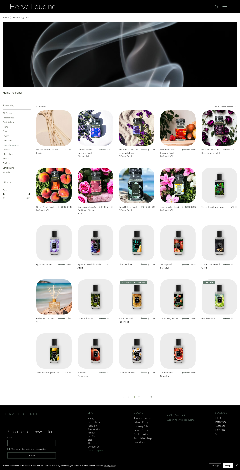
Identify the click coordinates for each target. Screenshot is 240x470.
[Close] (236, 465)
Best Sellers (94, 421)
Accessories (94, 429)
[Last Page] (150, 397)
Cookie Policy (141, 434)
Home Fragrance (96, 450)
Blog (90, 439)
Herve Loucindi (33, 6)
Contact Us (93, 446)
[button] (216, 6)
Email (10, 437)
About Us (93, 443)
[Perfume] (128, 425)
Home (91, 418)
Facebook (220, 425)
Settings (215, 465)
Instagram (220, 421)
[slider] (3, 194)
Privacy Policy (141, 422)
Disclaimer (139, 442)
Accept (228, 465)
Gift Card (92, 436)
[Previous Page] (128, 397)
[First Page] (122, 397)
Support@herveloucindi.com (180, 419)
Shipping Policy (142, 426)
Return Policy (141, 430)
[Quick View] (54, 128)
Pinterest (220, 429)
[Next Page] (145, 397)
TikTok (218, 417)
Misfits (91, 432)
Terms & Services (143, 418)
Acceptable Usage (143, 438)
